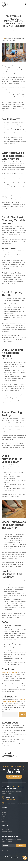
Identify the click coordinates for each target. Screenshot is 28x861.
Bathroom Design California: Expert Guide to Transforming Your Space (14, 735)
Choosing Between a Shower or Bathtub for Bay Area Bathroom (14, 744)
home (3, 811)
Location (3, 820)
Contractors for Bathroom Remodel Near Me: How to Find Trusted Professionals (13, 726)
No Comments (21, 30)
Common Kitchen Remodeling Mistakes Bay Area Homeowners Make (14, 740)
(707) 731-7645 (10, 797)
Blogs (3, 818)
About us (3, 812)
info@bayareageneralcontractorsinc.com (17, 803)
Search (4, 711)
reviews (3, 821)
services (3, 814)
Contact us (5, 833)
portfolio (3, 816)
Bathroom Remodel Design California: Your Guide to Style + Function (13, 731)
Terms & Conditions (7, 831)
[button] (25, 4)
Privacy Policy (5, 829)
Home (3, 38)
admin (6, 30)
